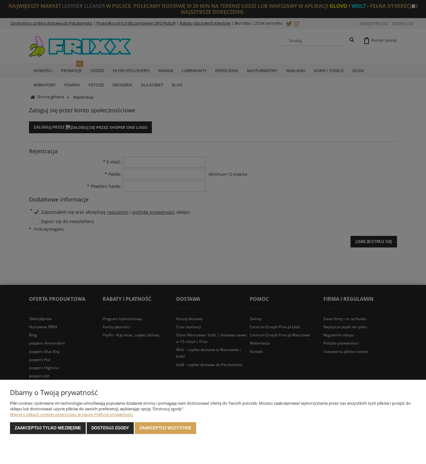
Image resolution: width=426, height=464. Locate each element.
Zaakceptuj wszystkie (165, 428)
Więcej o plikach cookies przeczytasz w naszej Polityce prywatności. (71, 414)
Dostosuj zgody (110, 428)
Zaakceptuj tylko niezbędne (48, 428)
